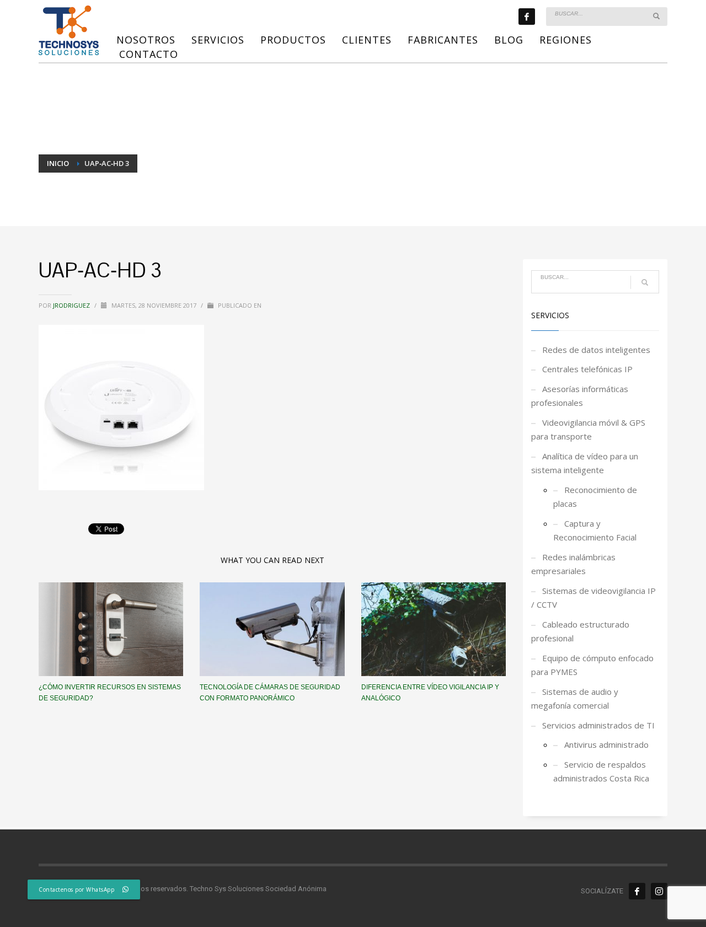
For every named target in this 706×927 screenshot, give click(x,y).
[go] (656, 16)
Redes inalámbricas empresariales (573, 564)
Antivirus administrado (606, 744)
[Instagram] (659, 891)
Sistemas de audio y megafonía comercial (574, 698)
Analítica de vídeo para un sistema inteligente (584, 463)
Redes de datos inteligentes (596, 349)
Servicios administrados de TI (598, 725)
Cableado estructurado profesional (580, 631)
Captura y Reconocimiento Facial (595, 530)
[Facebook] (526, 16)
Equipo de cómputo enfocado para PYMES (592, 665)
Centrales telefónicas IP (587, 368)
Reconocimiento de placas (595, 497)
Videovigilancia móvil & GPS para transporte (588, 429)
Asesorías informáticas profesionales (579, 396)
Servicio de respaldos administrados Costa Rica (601, 771)
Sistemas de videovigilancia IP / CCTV (593, 597)
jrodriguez (72, 305)
